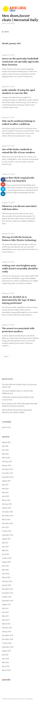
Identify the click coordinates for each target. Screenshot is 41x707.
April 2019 (5, 620)
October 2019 (6, 597)
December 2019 (7, 589)
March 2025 (6, 500)
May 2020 (5, 570)
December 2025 (7, 469)
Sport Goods (6, 427)
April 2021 (5, 554)
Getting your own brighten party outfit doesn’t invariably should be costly (20, 268)
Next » (6, 356)
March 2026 (6, 458)
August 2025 (6, 481)
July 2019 (5, 608)
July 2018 (5, 655)
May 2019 (5, 616)
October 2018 (6, 643)
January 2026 (6, 465)
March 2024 (6, 519)
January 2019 (6, 632)
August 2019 (6, 604)
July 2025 (5, 485)
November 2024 (7, 516)
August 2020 (6, 562)
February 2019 (7, 628)
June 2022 (5, 527)
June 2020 (5, 566)
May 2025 (5, 492)
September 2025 (7, 477)
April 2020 (5, 574)
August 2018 (6, 651)
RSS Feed (7, 680)
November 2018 (7, 639)
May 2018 (5, 662)
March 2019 (6, 624)
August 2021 (6, 539)
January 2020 (6, 585)
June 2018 (5, 659)
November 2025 (7, 473)
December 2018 (7, 635)
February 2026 (7, 461)
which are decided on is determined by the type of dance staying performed (19, 300)
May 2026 (5, 454)
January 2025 (6, 508)
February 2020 (7, 581)
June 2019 (5, 612)
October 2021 (6, 531)
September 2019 (7, 601)
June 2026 (5, 450)
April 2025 (5, 496)
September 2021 (7, 535)
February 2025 (7, 504)
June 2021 (5, 547)
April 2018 (5, 666)
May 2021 (5, 550)
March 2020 (6, 577)
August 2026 (6, 442)
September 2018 (7, 647)
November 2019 (7, 593)
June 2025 (5, 489)
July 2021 (5, 543)
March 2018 (6, 670)
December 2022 (7, 523)
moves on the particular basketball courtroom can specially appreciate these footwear (20, 61)
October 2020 (6, 558)
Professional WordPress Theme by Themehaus (17, 699)
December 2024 (7, 512)
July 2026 (5, 446)
